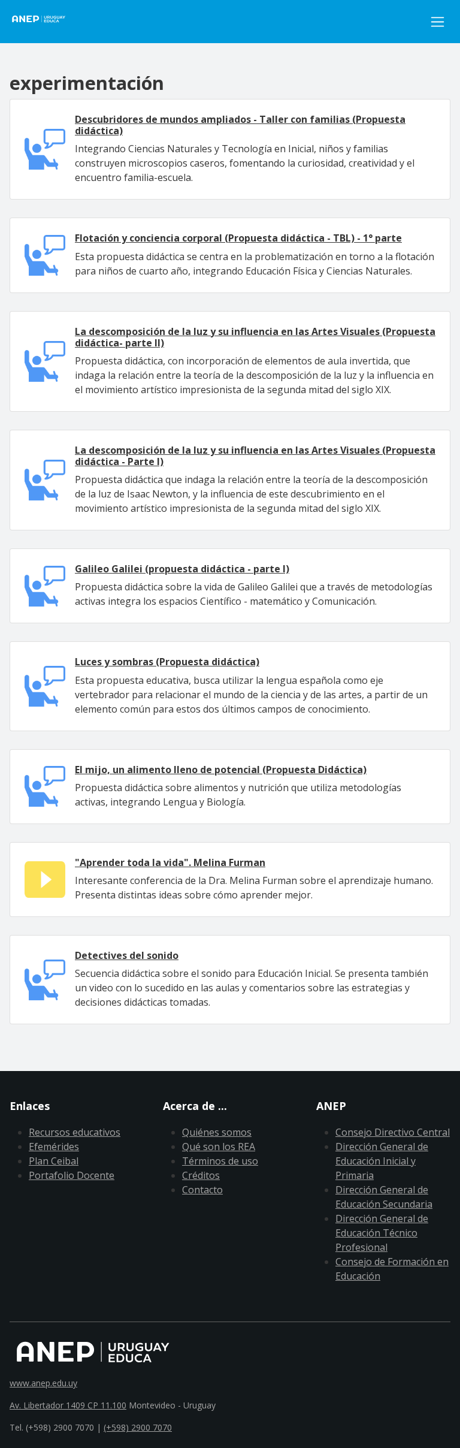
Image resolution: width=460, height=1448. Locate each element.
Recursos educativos (74, 1132)
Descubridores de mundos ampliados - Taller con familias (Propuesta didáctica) (240, 125)
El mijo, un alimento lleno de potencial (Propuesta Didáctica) (221, 769)
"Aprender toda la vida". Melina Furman (170, 862)
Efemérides (54, 1146)
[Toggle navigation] (437, 21)
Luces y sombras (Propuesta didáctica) (167, 661)
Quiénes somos (217, 1132)
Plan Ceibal (53, 1161)
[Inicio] (45, 22)
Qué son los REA (218, 1146)
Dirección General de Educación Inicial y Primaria (381, 1161)
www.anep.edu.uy (43, 1383)
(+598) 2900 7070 (138, 1427)
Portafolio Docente (71, 1175)
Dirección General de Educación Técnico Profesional (381, 1233)
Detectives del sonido (126, 955)
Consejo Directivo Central (392, 1132)
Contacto (202, 1189)
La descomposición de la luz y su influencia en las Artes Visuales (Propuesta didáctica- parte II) (255, 337)
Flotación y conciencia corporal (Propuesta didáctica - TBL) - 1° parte (238, 238)
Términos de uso (220, 1161)
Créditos (201, 1175)
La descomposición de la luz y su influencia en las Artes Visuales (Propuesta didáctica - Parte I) (255, 456)
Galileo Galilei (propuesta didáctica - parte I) (182, 568)
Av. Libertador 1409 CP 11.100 (68, 1405)
